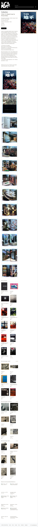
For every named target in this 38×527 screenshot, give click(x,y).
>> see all (16, 361)
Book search (16, 5)
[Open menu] (36, 7)
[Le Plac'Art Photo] (6, 5)
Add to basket (4, 28)
